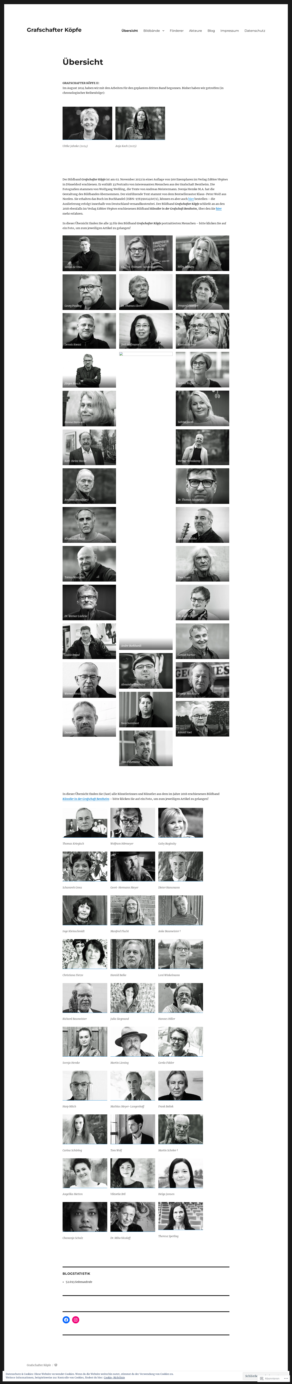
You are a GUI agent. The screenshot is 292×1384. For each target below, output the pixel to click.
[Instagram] (75, 1319)
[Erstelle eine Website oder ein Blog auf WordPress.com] (55, 1365)
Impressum (229, 31)
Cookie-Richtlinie (114, 1377)
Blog (211, 31)
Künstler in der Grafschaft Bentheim (86, 799)
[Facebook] (66, 1319)
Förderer (177, 31)
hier (191, 199)
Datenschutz (255, 31)
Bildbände (151, 31)
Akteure (195, 31)
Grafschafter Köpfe (54, 29)
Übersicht (130, 31)
